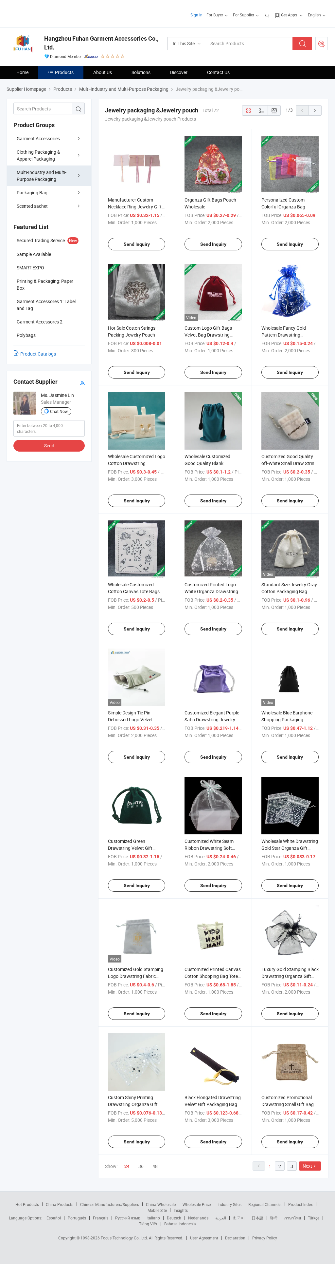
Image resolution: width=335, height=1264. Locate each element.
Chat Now (59, 411)
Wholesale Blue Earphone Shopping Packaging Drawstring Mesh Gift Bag (287, 719)
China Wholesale (161, 1204)
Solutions (141, 72)
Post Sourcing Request (321, 43)
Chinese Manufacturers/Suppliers (109, 1204)
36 (141, 1166)
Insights (181, 1210)
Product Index (300, 1204)
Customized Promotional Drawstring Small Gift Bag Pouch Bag (287, 1104)
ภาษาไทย (292, 1217)
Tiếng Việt (148, 1223)
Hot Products (27, 1204)
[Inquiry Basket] (267, 14)
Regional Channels (264, 1204)
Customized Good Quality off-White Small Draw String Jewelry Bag (289, 463)
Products (64, 72)
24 (127, 1166)
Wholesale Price (197, 1204)
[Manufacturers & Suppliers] (49, 13)
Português (77, 1217)
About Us (102, 72)
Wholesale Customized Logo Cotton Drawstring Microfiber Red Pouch (136, 463)
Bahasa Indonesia (180, 1223)
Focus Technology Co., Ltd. (125, 1237)
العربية (220, 1217)
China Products (59, 1204)
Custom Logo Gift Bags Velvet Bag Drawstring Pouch (208, 335)
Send (49, 445)
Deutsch (174, 1217)
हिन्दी (273, 1217)
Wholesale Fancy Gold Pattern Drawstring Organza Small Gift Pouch (287, 335)
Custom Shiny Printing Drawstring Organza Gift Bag (133, 1104)
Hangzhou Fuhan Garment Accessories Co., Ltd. (101, 43)
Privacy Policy (264, 1237)
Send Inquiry (137, 244)
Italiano (153, 1217)
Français (100, 1217)
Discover (178, 72)
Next (307, 1166)
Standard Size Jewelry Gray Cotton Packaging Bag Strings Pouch (289, 591)
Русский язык (127, 1217)
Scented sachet (32, 206)
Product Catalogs (38, 354)
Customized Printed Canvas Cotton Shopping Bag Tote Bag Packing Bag (213, 976)
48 (155, 1166)
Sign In (196, 14)
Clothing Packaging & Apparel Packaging (38, 155)
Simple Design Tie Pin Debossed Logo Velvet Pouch (130, 719)
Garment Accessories (38, 138)
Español (53, 1217)
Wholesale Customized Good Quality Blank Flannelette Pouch (207, 463)
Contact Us (218, 72)
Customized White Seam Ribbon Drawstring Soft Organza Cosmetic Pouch (210, 848)
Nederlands (198, 1217)
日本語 (257, 1217)
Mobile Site (157, 1210)
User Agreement (204, 1237)
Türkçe (313, 1217)
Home (22, 72)
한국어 (239, 1217)
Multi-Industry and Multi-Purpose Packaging (41, 175)
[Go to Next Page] (315, 110)
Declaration (235, 1237)
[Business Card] (82, 382)
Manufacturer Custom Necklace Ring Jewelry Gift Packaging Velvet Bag (135, 207)
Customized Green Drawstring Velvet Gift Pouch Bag (130, 848)
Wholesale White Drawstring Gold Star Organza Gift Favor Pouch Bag (289, 848)
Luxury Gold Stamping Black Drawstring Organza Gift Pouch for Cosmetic (290, 976)
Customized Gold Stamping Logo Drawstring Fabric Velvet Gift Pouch (135, 976)
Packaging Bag (32, 192)
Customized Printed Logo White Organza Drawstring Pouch (211, 591)
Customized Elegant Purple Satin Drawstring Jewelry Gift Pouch (212, 719)
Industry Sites (229, 1204)
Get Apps (289, 14)
